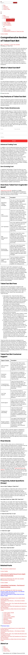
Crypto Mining (6, 22)
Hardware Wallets (10, 19)
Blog (4, 5)
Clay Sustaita (16, 44)
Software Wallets (10, 20)
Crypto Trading (7, 23)
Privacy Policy (6, 9)
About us (5, 6)
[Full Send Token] (5, 625)
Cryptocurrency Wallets (9, 18)
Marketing (5, 619)
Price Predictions (7, 25)
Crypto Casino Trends (8, 612)
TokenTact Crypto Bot (6, 190)
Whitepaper (6, 16)
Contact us (6, 8)
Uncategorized (6, 623)
